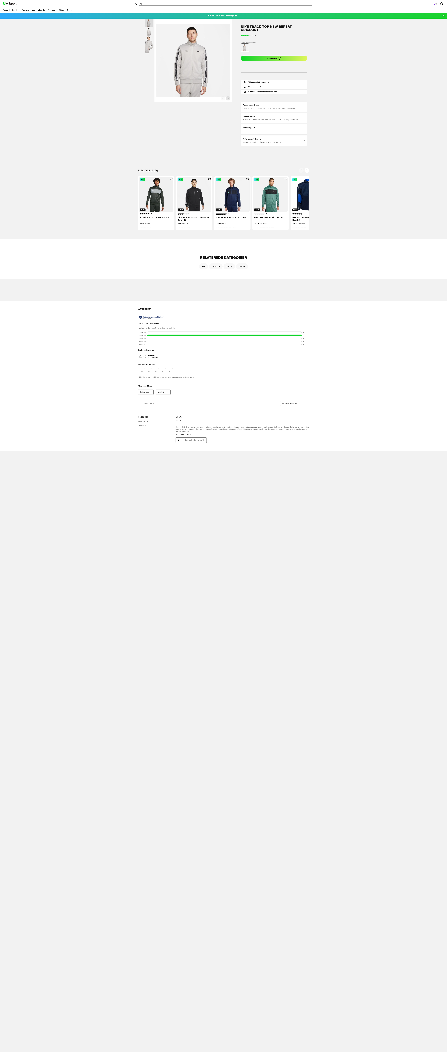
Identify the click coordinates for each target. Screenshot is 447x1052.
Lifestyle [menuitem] (41, 10)
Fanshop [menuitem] (16, 10)
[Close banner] (443, 15)
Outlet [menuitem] (69, 10)
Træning (229, 266)
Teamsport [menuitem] (52, 10)
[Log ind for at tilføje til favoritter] (171, 179)
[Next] (307, 170)
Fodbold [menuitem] (6, 10)
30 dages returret (254, 87)
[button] (149, 31)
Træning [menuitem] (25, 10)
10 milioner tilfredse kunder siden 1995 (262, 92)
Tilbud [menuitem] (61, 10)
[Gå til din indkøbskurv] (441, 4)
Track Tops (216, 266)
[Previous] (301, 170)
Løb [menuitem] (33, 10)
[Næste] (228, 98)
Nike (203, 266)
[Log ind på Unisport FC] (436, 4)
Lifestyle (242, 266)
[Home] (10, 3)
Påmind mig (272, 58)
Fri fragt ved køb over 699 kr (258, 82)
